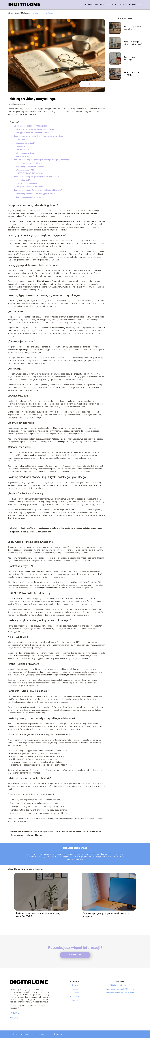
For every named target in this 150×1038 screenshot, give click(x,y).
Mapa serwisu (41, 1034)
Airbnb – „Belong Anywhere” (27, 183)
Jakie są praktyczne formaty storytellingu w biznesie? (38, 190)
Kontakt (14, 1017)
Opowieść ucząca (22, 150)
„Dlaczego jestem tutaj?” (25, 143)
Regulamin (58, 1034)
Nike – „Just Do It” (23, 180)
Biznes (88, 5)
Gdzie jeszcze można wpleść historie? (30, 197)
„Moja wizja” (21, 146)
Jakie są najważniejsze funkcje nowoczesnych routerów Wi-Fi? (39, 915)
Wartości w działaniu (24, 156)
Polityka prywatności (19, 1034)
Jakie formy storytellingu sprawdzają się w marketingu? (37, 194)
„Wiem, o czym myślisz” (25, 153)
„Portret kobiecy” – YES (25, 170)
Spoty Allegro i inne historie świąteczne (31, 167)
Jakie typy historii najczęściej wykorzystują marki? (35, 129)
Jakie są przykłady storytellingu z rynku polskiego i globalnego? (42, 160)
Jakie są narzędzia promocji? (131, 73)
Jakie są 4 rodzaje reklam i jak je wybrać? (133, 43)
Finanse (112, 5)
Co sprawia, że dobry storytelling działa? (32, 126)
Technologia (134, 5)
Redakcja (14, 1012)
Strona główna (14, 13)
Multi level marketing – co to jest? (120, 993)
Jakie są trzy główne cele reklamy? (132, 27)
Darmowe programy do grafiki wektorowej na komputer (106, 915)
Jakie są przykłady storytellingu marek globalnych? (36, 176)
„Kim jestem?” (21, 140)
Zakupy (122, 5)
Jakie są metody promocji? (130, 58)
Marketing (99, 5)
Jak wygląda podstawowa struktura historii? (33, 133)
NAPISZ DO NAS (75, 955)
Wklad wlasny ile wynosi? (120, 985)
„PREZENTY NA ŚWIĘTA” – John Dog (30, 173)
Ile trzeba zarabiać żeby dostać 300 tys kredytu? (120, 989)
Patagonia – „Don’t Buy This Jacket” (30, 187)
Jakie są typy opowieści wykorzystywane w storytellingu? (39, 136)
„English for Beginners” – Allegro (29, 163)
